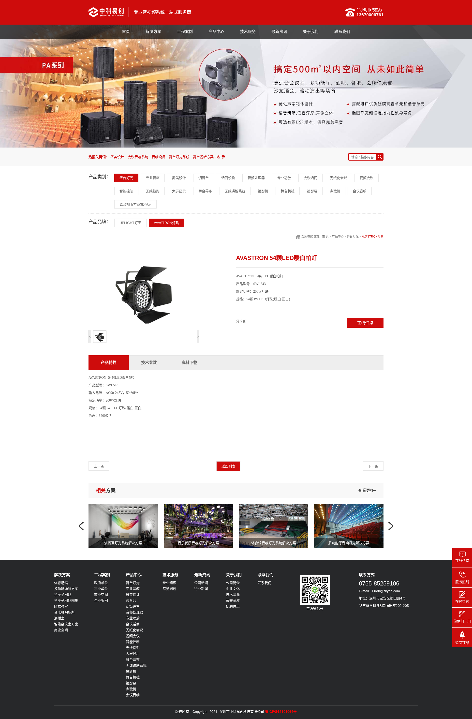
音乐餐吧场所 (64, 612)
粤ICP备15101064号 (281, 712)
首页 (126, 32)
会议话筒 (310, 178)
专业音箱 (153, 178)
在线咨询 (365, 323)
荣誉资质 (233, 600)
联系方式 (367, 575)
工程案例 (185, 32)
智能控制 (126, 191)
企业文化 (233, 589)
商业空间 (61, 630)
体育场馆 (61, 583)
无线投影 (153, 191)
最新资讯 (279, 32)
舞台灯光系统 (179, 157)
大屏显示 (179, 191)
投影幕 (312, 191)
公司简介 (233, 583)
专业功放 (284, 178)
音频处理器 (256, 178)
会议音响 (360, 191)
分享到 (241, 321)
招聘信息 (233, 606)
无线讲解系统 (235, 191)
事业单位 (101, 589)
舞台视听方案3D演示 (209, 157)
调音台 (203, 178)
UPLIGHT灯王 (130, 223)
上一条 (99, 466)
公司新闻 (201, 583)
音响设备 (158, 157)
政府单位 (101, 583)
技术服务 (248, 32)
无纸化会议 (338, 178)
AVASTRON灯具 (166, 223)
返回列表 (228, 466)
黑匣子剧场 (62, 595)
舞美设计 (117, 157)
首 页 (325, 236)
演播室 (59, 618)
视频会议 (366, 178)
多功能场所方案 (66, 589)
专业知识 (169, 583)
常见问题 (169, 589)
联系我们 (342, 32)
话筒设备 (228, 178)
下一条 (373, 466)
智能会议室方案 (66, 624)
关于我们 (311, 32)
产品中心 (216, 32)
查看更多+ (367, 490)
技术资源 (233, 595)
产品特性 (109, 362)
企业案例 (101, 600)
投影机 (263, 191)
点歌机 (335, 191)
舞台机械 (288, 191)
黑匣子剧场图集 (66, 600)
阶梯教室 (61, 606)
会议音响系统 (138, 157)
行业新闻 (201, 589)
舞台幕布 (205, 191)
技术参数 (149, 362)
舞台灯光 (126, 178)
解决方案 (153, 32)
